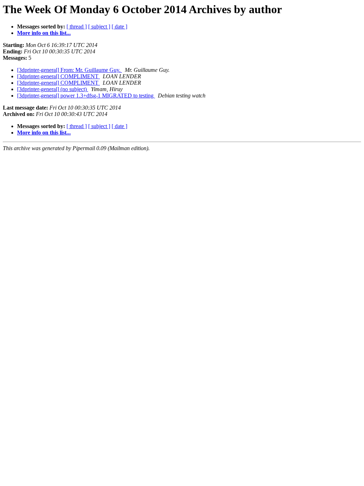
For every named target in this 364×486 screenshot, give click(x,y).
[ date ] (119, 26)
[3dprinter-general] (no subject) (52, 89)
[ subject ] (99, 26)
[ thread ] (76, 26)
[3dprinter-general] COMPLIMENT (58, 76)
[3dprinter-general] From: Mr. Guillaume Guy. (69, 70)
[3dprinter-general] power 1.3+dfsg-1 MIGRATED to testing (86, 96)
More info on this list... (44, 33)
